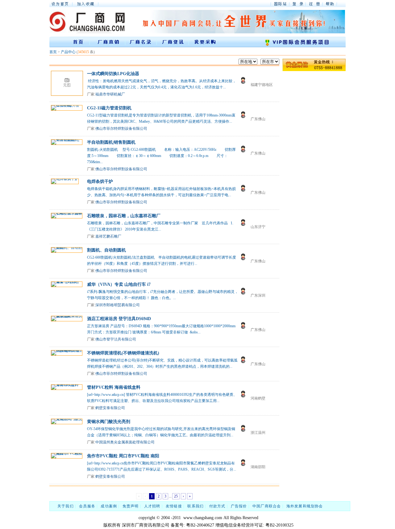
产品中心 (68, 52)
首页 (53, 52)
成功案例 (109, 506)
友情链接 (174, 506)
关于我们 (65, 506)
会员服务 (87, 506)
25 (176, 496)
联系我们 (195, 506)
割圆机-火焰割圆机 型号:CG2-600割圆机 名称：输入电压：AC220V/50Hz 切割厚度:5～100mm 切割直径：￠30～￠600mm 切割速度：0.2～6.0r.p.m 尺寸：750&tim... (161, 155)
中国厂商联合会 (266, 506)
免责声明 (131, 506)
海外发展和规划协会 (304, 506)
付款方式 (217, 506)
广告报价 (239, 506)
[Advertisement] (307, 165)
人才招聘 (152, 506)
